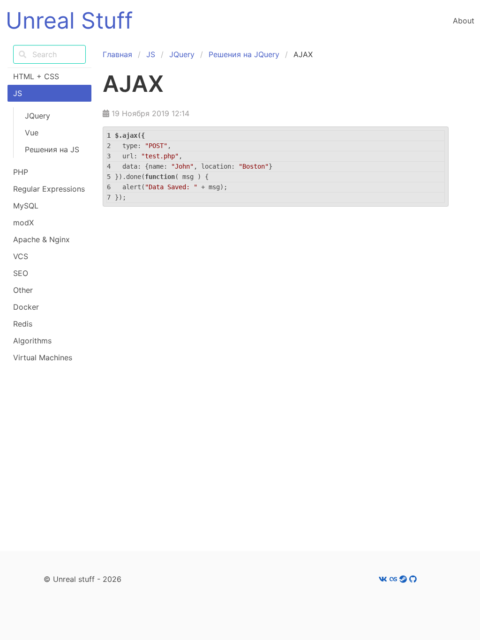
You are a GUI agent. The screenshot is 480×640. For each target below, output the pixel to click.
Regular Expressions (49, 188)
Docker (26, 307)
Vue (31, 132)
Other (23, 290)
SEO (20, 273)
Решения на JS (52, 149)
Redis (22, 323)
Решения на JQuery (244, 54)
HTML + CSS (36, 76)
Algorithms (32, 340)
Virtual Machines (42, 357)
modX (23, 222)
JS (17, 93)
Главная (117, 54)
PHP (20, 172)
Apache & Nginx (41, 239)
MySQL (25, 205)
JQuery (37, 115)
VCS (20, 256)
